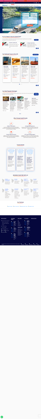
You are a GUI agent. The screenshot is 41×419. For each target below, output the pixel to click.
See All (36, 39)
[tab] (20, 84)
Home (9, 5)
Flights (27, 5)
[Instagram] (27, 244)
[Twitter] (34, 244)
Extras (35, 5)
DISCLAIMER (19, 225)
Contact (37, 5)
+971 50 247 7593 (12, 2)
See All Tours (36, 54)
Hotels (25, 5)
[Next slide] (38, 48)
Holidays (32, 5)
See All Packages (36, 94)
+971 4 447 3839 (6, 2)
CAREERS (19, 222)
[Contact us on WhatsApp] (2, 417)
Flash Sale (21, 5)
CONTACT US (19, 224)
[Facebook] (22, 244)
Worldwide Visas (18, 5)
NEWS (18, 221)
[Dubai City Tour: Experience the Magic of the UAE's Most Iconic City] (11, 151)
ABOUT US (19, 223)
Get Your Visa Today (7, 29)
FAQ (18, 220)
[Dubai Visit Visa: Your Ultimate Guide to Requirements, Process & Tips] (20, 151)
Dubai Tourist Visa (12, 5)
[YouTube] (36, 2)
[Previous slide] (36, 48)
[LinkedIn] (38, 2)
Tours (29, 5)
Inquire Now (30, 25)
